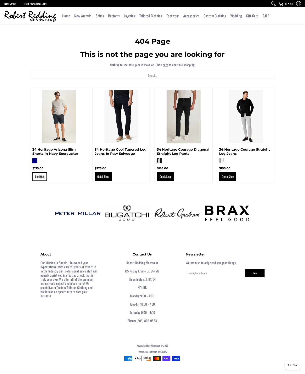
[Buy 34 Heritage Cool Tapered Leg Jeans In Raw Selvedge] (121, 116)
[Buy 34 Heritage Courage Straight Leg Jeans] (246, 116)
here (165, 64)
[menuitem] (273, 3)
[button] (285, 3)
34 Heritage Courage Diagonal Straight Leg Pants (183, 152)
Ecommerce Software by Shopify (152, 351)
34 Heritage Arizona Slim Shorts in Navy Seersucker (55, 152)
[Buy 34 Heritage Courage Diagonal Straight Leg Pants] (183, 116)
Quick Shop (103, 176)
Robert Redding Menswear (148, 345)
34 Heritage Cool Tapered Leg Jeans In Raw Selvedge (120, 152)
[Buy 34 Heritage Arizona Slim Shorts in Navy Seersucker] (59, 116)
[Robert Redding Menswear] (30, 15)
